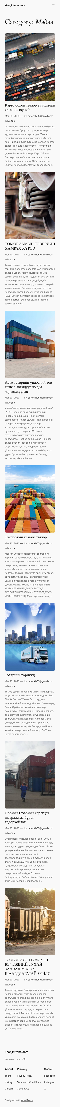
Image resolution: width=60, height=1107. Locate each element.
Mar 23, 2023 (12, 116)
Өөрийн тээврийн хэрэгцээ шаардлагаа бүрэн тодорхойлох (27, 817)
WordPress (27, 1100)
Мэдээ (11, 120)
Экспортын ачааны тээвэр (26, 537)
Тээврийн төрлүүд (20, 675)
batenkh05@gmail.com (40, 116)
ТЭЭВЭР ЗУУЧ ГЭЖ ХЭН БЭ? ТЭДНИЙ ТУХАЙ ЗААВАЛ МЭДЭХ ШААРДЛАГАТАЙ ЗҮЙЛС (27, 967)
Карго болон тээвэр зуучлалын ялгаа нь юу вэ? (30, 107)
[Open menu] (53, 5)
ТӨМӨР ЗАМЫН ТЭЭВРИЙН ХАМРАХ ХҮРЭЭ (30, 246)
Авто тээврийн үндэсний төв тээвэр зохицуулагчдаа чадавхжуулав (28, 387)
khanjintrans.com (15, 5)
